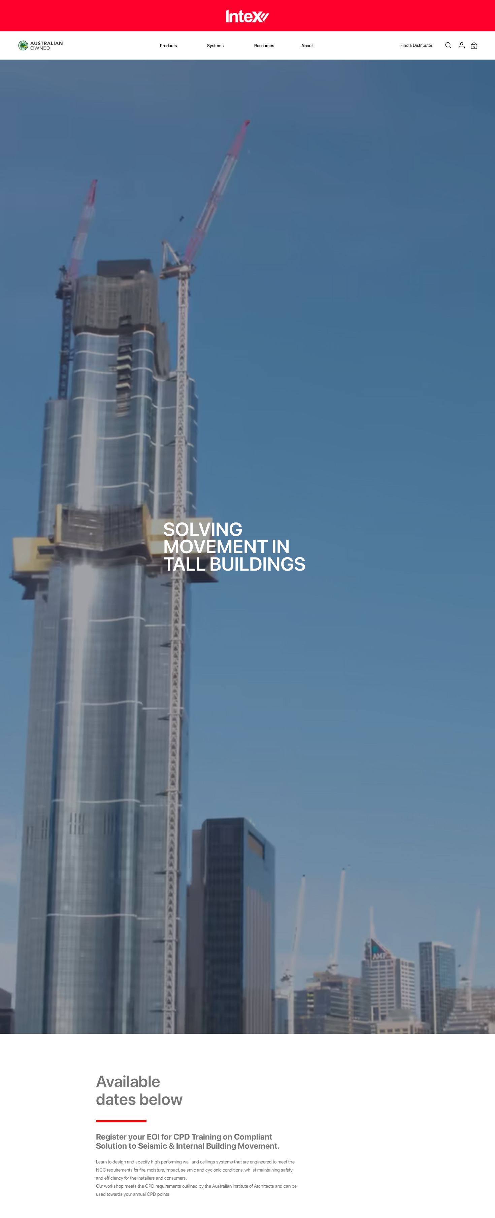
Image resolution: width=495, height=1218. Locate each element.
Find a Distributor (416, 45)
